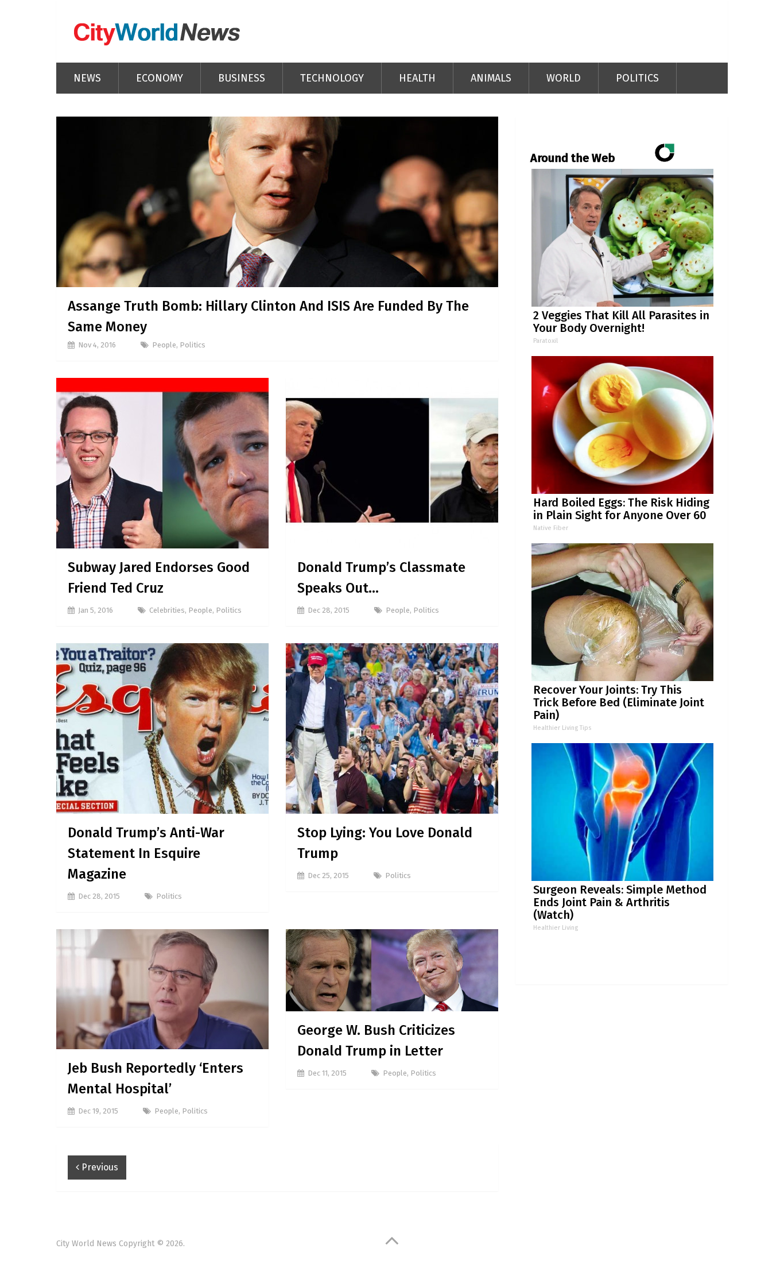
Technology (332, 78)
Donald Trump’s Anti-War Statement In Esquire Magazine (146, 853)
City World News (86, 1243)
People (164, 345)
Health (417, 78)
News (87, 78)
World (563, 78)
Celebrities (167, 610)
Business (241, 78)
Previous (98, 1167)
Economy (159, 78)
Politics (637, 78)
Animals (491, 78)
